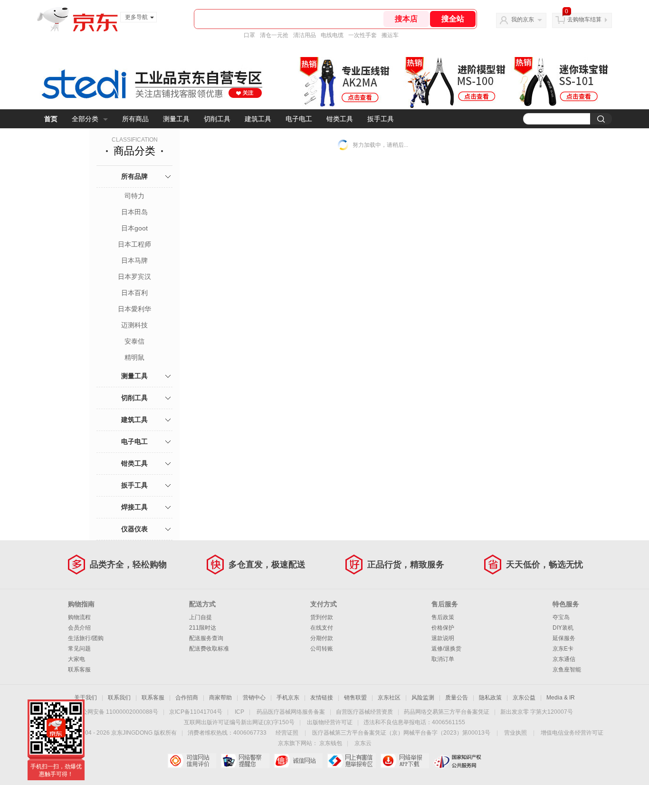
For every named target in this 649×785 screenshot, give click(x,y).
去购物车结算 (584, 19)
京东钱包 (330, 743)
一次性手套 (362, 35)
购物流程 (79, 617)
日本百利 (134, 293)
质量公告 (456, 697)
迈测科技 (134, 325)
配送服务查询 (206, 638)
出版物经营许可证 (330, 722)
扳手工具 (380, 119)
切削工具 (217, 119)
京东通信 (564, 659)
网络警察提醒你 (244, 760)
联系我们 (119, 697)
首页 (50, 119)
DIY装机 (563, 627)
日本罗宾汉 (134, 276)
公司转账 (321, 648)
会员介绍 (79, 627)
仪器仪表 (134, 529)
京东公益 (524, 697)
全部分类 (85, 119)
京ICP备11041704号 (195, 711)
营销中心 (254, 697)
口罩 (249, 35)
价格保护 (442, 627)
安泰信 (134, 341)
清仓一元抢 (274, 35)
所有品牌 (134, 176)
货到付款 (321, 617)
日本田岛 (134, 212)
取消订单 (442, 659)
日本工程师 (134, 244)
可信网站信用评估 (191, 760)
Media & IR (560, 697)
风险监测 (422, 697)
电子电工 (299, 119)
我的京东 (522, 19)
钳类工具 (339, 119)
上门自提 (200, 617)
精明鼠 (134, 357)
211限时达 (202, 627)
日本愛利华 (134, 309)
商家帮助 (220, 697)
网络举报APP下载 (404, 760)
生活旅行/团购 (86, 638)
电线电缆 (332, 35)
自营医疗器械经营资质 (364, 711)
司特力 (134, 196)
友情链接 (321, 697)
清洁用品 (304, 35)
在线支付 (321, 627)
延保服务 (564, 638)
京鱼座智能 (567, 669)
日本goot (134, 228)
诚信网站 (298, 760)
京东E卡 (563, 648)
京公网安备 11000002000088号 (117, 711)
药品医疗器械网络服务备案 (291, 711)
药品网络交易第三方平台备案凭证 (446, 711)
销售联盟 (355, 697)
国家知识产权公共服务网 (457, 760)
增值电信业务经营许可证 (572, 732)
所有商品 (135, 119)
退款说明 (442, 638)
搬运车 (390, 35)
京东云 (363, 743)
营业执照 (515, 732)
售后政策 (442, 617)
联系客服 (79, 669)
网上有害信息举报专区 (351, 760)
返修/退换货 (446, 648)
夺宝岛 (561, 617)
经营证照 (287, 732)
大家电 (76, 659)
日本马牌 (134, 260)
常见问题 (79, 648)
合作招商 (186, 697)
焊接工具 (134, 507)
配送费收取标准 (209, 648)
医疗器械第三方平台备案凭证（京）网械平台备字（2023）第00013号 (401, 732)
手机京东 (288, 697)
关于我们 (85, 697)
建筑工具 (258, 119)
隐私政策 (490, 697)
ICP (239, 711)
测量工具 (176, 119)
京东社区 (389, 697)
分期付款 (321, 638)
